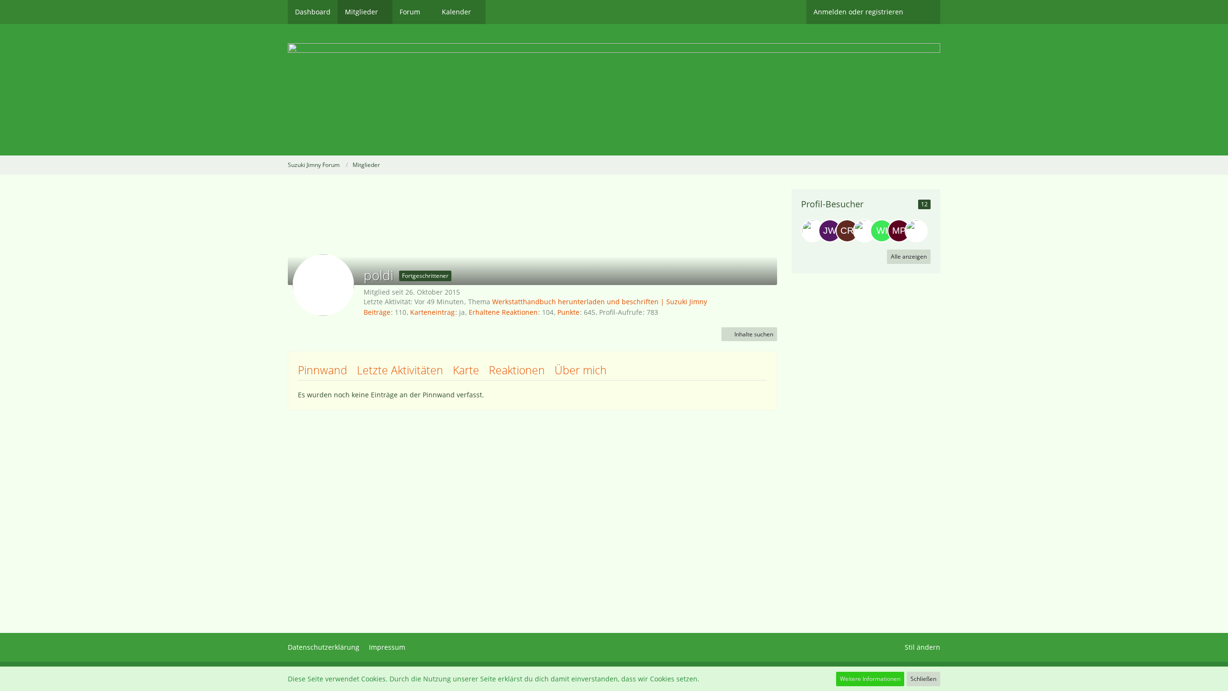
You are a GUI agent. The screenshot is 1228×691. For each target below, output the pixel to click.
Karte (466, 370)
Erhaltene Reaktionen (503, 312)
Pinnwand (322, 370)
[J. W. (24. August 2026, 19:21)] (829, 230)
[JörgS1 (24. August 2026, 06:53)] (916, 230)
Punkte (568, 312)
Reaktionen (517, 370)
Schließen (923, 679)
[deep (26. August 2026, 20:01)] (812, 230)
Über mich (581, 370)
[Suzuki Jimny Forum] (614, 89)
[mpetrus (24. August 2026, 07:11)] (898, 230)
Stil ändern (922, 647)
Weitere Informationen (870, 679)
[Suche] (925, 12)
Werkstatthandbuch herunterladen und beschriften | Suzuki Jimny (599, 301)
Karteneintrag (432, 312)
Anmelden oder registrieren (858, 11)
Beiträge (377, 312)
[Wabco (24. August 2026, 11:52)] (864, 230)
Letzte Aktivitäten (400, 370)
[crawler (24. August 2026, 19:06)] (847, 230)
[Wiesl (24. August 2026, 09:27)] (881, 230)
